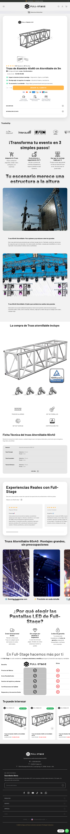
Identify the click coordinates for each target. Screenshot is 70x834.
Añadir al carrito (38, 88)
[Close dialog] (67, 796)
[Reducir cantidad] (7, 87)
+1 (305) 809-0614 (36, 761)
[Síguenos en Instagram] (28, 793)
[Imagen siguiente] (51, 37)
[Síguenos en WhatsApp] (46, 793)
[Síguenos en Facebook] (24, 793)
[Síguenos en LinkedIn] (41, 793)
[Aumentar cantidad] (11, 88)
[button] (35, 798)
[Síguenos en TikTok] (37, 793)
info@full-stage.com (36, 764)
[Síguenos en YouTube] (33, 793)
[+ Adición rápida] (25, 728)
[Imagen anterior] (19, 37)
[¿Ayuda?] (67, 831)
